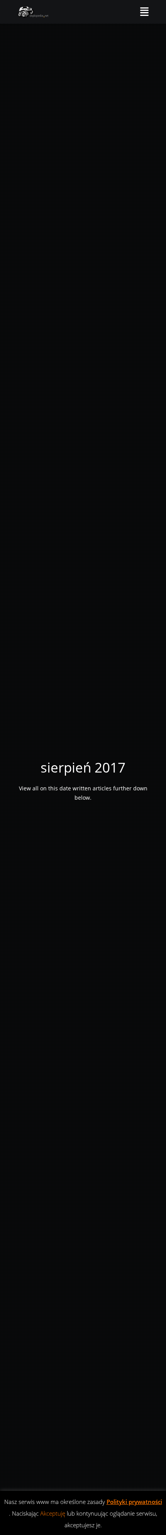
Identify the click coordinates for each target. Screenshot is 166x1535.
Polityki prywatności (134, 1502)
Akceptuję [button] (52, 1513)
